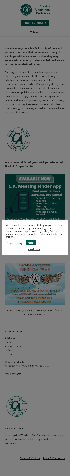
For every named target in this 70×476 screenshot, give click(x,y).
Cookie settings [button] (15, 242)
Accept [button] (31, 242)
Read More (34, 249)
